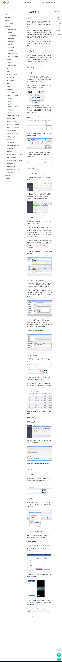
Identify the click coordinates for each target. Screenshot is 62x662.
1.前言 (57, 14)
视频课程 (29, 2)
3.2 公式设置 (58, 21)
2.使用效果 (58, 16)
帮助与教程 (7, 17)
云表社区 (34, 2)
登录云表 (53, 2)
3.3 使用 (58, 30)
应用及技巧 (9, 8)
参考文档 (7, 20)
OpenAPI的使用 (9, 23)
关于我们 (43, 2)
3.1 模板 (58, 19)
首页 (25, 2)
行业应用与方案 (8, 175)
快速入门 (7, 14)
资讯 (39, 2)
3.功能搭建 (58, 17)
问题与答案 (7, 178)
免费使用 (48, 2)
